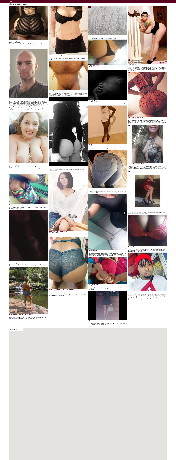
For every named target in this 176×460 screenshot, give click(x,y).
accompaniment (13, 261)
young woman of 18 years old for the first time (20, 314)
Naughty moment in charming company (18, 204)
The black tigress (132, 246)
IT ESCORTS (11, 1)
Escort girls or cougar (94, 35)
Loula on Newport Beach (54, 166)
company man (12, 98)
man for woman (92, 100)
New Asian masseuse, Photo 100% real (58, 231)
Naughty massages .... (94, 250)
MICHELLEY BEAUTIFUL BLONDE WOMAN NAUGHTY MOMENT (24, 164)
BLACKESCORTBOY (132, 292)
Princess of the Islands (94, 65)
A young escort (92, 188)
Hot (89, 320)
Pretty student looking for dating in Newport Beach (60, 55)
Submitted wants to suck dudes (56, 90)
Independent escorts (12, 3)
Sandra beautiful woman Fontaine (135, 117)
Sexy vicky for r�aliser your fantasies (137, 163)
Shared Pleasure (132, 64)
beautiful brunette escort (94, 284)
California (23, 3)
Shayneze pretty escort (14, 41)
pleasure (90, 144)
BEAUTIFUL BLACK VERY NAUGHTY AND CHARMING (61, 289)
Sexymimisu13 (131, 209)
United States (19, 3)
